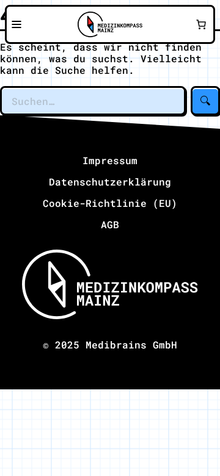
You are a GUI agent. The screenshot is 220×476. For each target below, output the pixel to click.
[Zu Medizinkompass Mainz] (110, 24)
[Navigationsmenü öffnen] (16, 24)
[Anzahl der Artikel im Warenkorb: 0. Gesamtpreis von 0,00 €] (201, 24)
